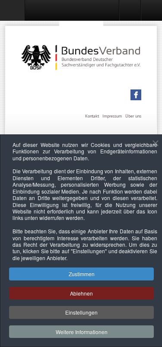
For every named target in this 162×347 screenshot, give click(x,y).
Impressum (112, 116)
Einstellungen (81, 312)
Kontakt (92, 116)
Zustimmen (82, 273)
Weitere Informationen (82, 331)
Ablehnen (81, 293)
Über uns (133, 116)
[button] (135, 94)
